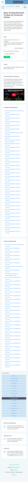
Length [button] (14, 395)
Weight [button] (14, 415)
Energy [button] (14, 385)
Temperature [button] (15, 408)
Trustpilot (16, 469)
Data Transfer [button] (15, 380)
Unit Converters (10, 6)
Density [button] (14, 383)
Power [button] (14, 400)
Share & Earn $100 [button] (18, 2)
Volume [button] (14, 413)
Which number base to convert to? (11, 51)
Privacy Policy (14, 474)
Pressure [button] (15, 403)
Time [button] (15, 410)
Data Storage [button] (15, 378)
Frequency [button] (15, 390)
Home (3, 6)
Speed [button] (14, 405)
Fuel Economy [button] (15, 393)
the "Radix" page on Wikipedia (13, 85)
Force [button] (15, 388)
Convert (7, 57)
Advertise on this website (14, 464)
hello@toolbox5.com (18, 455)
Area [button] (15, 375)
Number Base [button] (15, 398)
